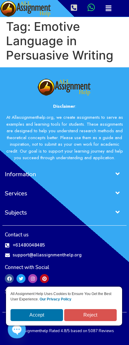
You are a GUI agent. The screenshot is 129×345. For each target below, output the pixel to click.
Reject (90, 314)
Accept (36, 314)
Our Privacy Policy (55, 299)
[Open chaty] (16, 329)
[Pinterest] (44, 278)
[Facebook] (9, 278)
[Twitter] (21, 278)
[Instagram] (32, 278)
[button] (108, 8)
